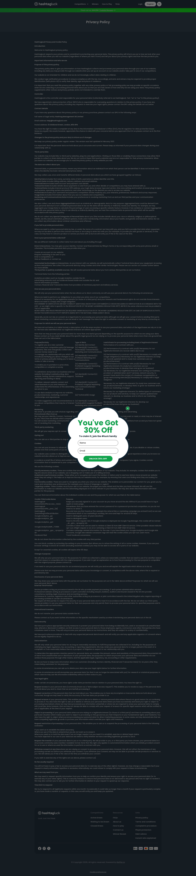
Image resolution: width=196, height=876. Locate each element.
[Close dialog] (127, 408)
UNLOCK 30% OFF (98, 458)
